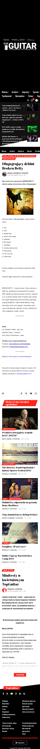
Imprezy (11, 156)
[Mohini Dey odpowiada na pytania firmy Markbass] (20, 488)
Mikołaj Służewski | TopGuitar (17, 173)
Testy (11, 570)
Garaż (5, 156)
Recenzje (6, 543)
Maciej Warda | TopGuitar (11, 439)
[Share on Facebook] (21, 393)
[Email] (31, 393)
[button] (28, 100)
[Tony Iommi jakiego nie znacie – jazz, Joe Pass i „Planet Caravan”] (32, 107)
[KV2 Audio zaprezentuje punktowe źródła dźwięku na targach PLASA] (32, 129)
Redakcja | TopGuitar (9, 474)
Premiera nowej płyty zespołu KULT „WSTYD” (17, 434)
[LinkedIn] (20, 693)
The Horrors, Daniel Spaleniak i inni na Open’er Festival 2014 (18, 469)
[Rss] (24, 693)
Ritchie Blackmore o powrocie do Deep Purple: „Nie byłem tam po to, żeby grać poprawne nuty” (12, 139)
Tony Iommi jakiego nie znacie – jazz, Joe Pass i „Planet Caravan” (11, 107)
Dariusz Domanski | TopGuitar (12, 518)
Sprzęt (5, 570)
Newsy (5, 499)
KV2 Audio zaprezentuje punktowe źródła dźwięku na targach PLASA (13, 129)
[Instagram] (16, 693)
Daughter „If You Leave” (14, 546)
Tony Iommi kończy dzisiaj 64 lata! (20, 514)
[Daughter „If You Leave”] (20, 533)
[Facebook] (3, 693)
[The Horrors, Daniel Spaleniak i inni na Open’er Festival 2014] (20, 454)
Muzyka (19, 156)
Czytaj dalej (20, 675)
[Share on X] (26, 393)
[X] (7, 693)
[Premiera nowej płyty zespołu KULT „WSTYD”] (20, 419)
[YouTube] (11, 693)
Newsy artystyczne (8, 159)
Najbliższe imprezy (29, 156)
